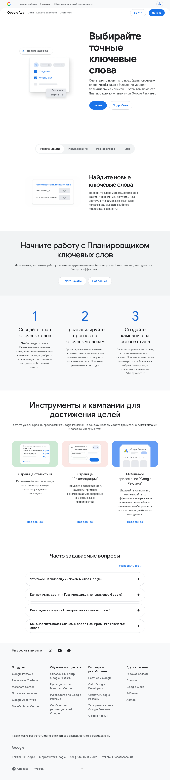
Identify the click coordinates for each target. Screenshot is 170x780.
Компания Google (23, 757)
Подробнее (35, 522)
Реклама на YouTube (25, 680)
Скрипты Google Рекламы (99, 697)
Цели (31, 12)
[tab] (50, 148)
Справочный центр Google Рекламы (62, 676)
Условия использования (117, 757)
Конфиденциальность (84, 757)
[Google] (18, 748)
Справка (22, 769)
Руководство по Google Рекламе (65, 697)
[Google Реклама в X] (50, 651)
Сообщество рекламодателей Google (61, 709)
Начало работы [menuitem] (28, 3)
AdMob (131, 700)
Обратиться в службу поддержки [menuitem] (73, 3)
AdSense (132, 693)
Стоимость (66, 12)
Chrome (132, 680)
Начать (157, 12)
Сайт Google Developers (96, 686)
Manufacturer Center (25, 706)
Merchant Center (23, 687)
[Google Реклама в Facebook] (69, 651)
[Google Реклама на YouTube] (60, 651)
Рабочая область (137, 674)
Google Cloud (135, 687)
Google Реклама (22, 674)
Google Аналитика (24, 700)
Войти (138, 12)
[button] (85, 579)
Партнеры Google (100, 678)
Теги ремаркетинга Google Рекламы (100, 707)
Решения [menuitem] (45, 3)
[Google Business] (8, 4)
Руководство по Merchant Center (61, 686)
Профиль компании (24, 693)
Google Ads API (98, 716)
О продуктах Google (52, 757)
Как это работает (46, 12)
